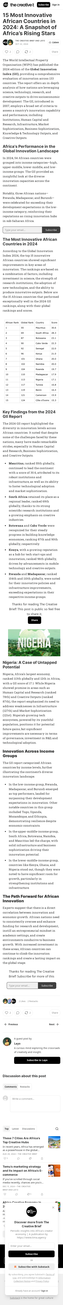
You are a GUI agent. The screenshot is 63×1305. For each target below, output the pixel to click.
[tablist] (17, 1086)
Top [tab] (7, 1128)
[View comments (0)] (17, 51)
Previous (13, 1024)
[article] (31, 1148)
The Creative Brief (25, 41)
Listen (55, 42)
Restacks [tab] (25, 1086)
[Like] (5, 1194)
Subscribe (43, 4)
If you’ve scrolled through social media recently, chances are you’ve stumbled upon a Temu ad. (23, 1180)
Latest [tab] (15, 1128)
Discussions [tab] (28, 1128)
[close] (53, 1207)
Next (52, 1024)
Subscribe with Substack (33, 1266)
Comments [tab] (11, 1086)
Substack (15, 1297)
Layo (42, 41)
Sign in (56, 4)
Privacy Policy (42, 1281)
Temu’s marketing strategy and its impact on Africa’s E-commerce (23, 1170)
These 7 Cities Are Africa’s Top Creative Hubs (21, 1140)
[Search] (57, 1128)
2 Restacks (33, 1001)
